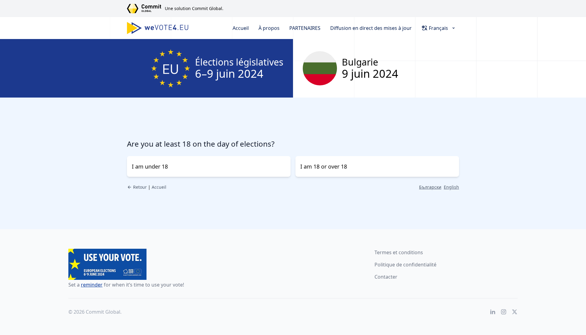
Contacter (385, 276)
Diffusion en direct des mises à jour (371, 28)
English (451, 187)
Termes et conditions (398, 252)
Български (430, 187)
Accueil (241, 28)
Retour (140, 187)
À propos (269, 28)
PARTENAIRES (304, 28)
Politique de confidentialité (405, 264)
